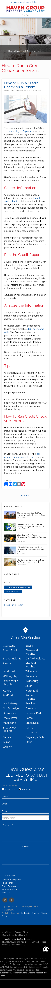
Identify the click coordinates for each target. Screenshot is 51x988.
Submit (25, 847)
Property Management (12, 880)
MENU (26, 15)
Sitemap (35, 913)
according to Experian (20, 131)
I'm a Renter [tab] (26, 789)
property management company (18, 587)
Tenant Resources (10, 889)
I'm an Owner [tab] (10, 789)
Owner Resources (9, 886)
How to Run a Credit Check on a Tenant (21, 85)
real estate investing (13, 592)
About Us (6, 893)
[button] (4, 899)
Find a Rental (7, 883)
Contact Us (25, 913)
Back (26, 495)
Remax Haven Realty (13, 605)
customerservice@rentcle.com (25, 2)
